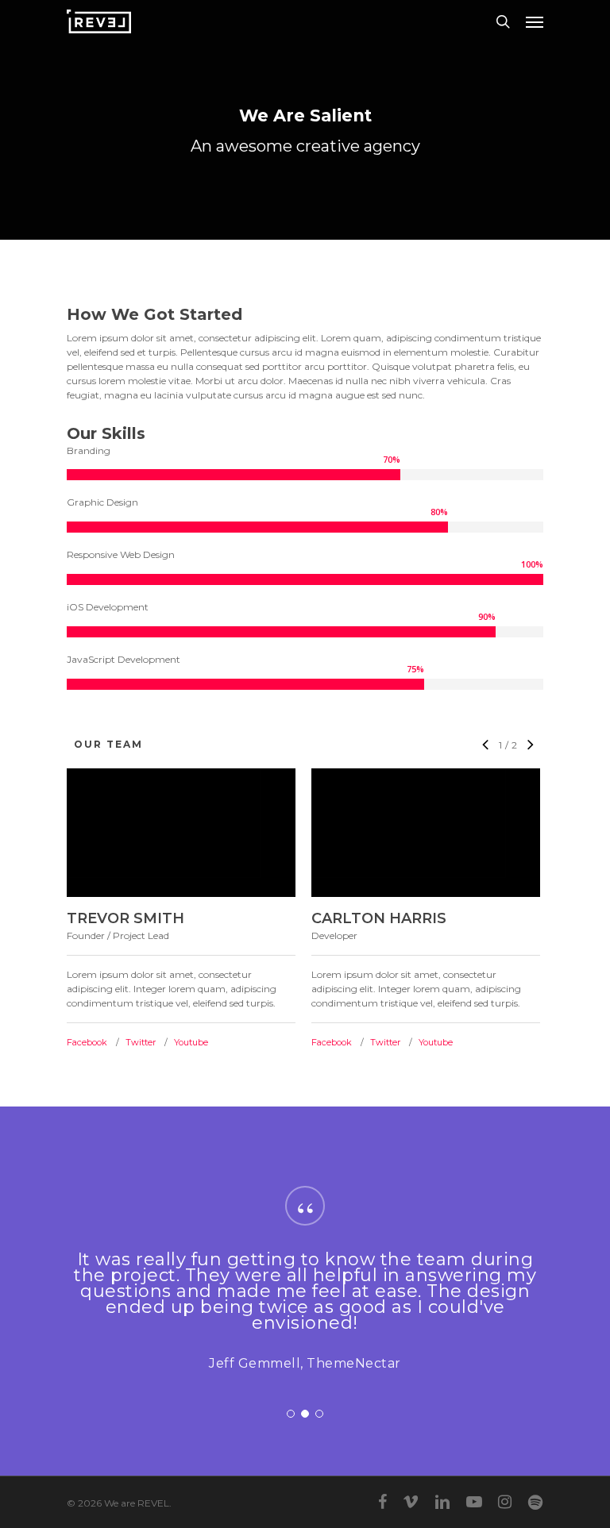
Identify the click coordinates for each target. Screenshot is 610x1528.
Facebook (87, 1042)
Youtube (191, 1042)
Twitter (140, 1042)
